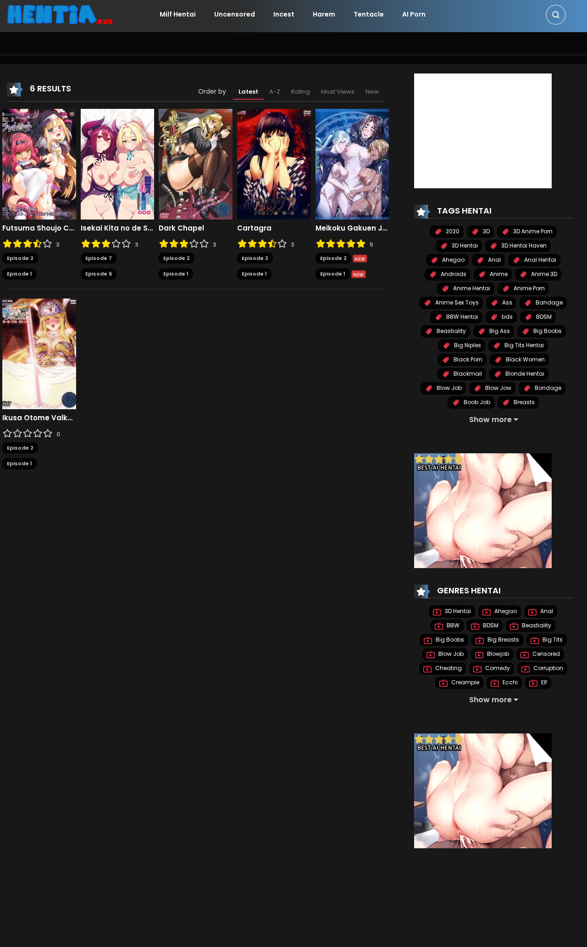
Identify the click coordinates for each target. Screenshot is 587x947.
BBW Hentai (461, 317)
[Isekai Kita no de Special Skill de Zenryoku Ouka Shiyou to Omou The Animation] (118, 163)
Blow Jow (497, 388)
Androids (452, 274)
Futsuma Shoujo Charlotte (39, 228)
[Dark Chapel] (196, 163)
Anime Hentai (471, 288)
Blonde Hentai (524, 374)
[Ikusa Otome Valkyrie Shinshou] (39, 353)
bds (506, 317)
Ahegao (453, 260)
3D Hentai (464, 245)
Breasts (523, 402)
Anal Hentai (539, 260)
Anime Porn (528, 288)
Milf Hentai (178, 14)
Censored (545, 654)
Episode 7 (98, 258)
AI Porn (414, 14)
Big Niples (467, 345)
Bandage (548, 302)
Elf (543, 682)
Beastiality (450, 331)
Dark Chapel (181, 228)
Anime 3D (543, 274)
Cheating (448, 668)
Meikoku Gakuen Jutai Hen (352, 228)
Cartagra (254, 228)
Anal (494, 260)
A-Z (274, 91)
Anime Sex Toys (456, 302)
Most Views (337, 91)
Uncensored (234, 14)
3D (486, 231)
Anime (498, 274)
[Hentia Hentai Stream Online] (60, 13)
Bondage (547, 388)
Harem (324, 14)
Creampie (464, 682)
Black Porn (467, 359)
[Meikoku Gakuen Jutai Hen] (352, 163)
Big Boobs (547, 331)
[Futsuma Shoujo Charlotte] (39, 163)
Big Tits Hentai (523, 345)
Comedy (497, 668)
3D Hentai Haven (523, 245)
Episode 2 (20, 258)
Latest (248, 91)
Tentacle (369, 14)
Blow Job (448, 388)
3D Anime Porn (532, 231)
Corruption (547, 668)
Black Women (524, 359)
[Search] (556, 15)
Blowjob (497, 654)
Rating (300, 91)
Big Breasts (502, 639)
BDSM (543, 317)
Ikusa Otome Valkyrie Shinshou (39, 418)
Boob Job (476, 402)
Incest (283, 14)
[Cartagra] (274, 163)
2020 (452, 231)
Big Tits (552, 639)
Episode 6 (98, 273)
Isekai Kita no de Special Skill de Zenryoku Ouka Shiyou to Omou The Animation (118, 228)
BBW (452, 625)
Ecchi (509, 682)
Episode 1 (19, 273)
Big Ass (499, 331)
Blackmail (467, 374)
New (372, 91)
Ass (506, 302)
